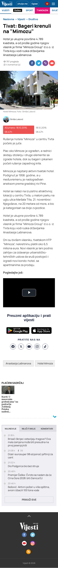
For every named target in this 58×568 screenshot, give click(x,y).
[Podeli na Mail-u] (52, 63)
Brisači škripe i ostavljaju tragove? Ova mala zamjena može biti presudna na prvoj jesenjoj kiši (29, 442)
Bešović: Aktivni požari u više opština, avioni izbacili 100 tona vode (29, 488)
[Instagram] (37, 346)
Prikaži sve (29, 499)
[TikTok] (45, 346)
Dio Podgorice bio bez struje (23, 466)
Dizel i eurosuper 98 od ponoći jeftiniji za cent (30, 456)
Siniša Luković (16, 119)
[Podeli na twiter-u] (39, 63)
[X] (21, 346)
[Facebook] (13, 346)
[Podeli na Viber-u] (45, 63)
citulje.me (22, 3)
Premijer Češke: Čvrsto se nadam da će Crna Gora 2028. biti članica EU (30, 476)
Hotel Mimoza (45, 363)
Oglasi (35, 3)
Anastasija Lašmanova (18, 363)
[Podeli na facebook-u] (32, 63)
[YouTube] (29, 346)
